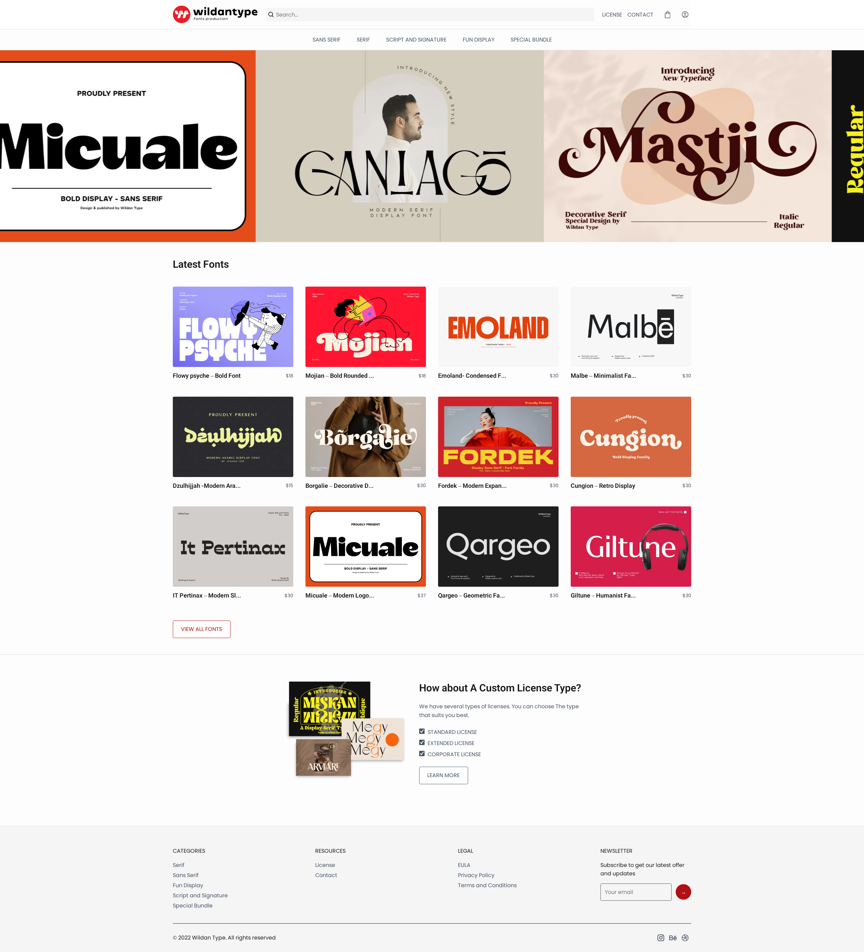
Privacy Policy (476, 875)
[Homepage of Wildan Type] (215, 14)
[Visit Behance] (673, 938)
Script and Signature (200, 895)
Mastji (432, 146)
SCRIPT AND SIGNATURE (416, 40)
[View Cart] (668, 14)
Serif (178, 865)
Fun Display (188, 885)
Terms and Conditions (487, 885)
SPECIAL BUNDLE (531, 40)
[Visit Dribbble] (685, 938)
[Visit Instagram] (661, 938)
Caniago (144, 146)
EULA (464, 865)
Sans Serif (185, 875)
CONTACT (640, 15)
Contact (326, 875)
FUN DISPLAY (478, 40)
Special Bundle (193, 905)
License (325, 865)
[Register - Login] (685, 14)
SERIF (363, 40)
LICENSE (612, 15)
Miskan (720, 146)
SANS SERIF (327, 40)
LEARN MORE (443, 775)
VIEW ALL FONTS (201, 629)
